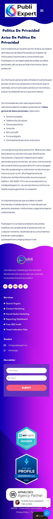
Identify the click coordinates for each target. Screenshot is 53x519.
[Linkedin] (20, 286)
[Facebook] (5, 286)
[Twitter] (10, 286)
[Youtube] (15, 286)
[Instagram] (25, 286)
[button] (41, 10)
